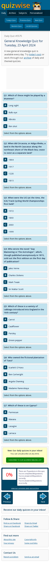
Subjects (23, 12)
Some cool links (31, 543)
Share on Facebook (12, 526)
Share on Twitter (31, 526)
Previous (7, 501)
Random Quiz (17, 26)
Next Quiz (38, 20)
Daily (3, 12)
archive (27, 57)
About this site (10, 539)
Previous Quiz (25, 20)
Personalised (36, 12)
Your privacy (9, 543)
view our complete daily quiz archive (25, 488)
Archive (12, 12)
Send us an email (31, 557)
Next (43, 501)
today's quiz (35, 54)
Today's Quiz (11, 20)
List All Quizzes (31, 26)
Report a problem (11, 557)
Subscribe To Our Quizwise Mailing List (25, 460)
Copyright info (30, 539)
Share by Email (30, 523)
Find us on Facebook (12, 523)
